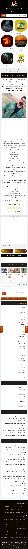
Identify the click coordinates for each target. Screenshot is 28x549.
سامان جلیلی (22, 319)
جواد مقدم (22, 401)
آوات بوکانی (22, 348)
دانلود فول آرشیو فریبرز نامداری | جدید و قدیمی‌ (14, 490)
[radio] (19, 208)
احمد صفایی (22, 353)
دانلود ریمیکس (9, 8)
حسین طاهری (22, 394)
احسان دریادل (22, 350)
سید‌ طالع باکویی (21, 404)
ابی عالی (23, 310)
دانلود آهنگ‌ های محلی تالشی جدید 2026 (15, 462)
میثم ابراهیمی (22, 324)
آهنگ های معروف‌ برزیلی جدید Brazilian (15, 416)
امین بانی (23, 365)
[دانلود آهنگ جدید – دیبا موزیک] (14, 3)
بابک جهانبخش (21, 341)
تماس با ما (8, 547)
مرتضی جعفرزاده (21, 322)
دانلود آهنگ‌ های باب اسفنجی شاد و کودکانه (15, 435)
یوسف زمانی (22, 317)
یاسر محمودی (22, 336)
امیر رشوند (22, 358)
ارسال (4, 293)
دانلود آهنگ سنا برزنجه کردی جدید (17, 418)
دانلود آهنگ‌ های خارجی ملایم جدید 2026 (15, 421)
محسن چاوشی (22, 312)
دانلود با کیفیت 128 (6, 251)
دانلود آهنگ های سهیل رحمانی (14, 255)
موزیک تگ (22, 377)
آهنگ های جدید (21, 360)
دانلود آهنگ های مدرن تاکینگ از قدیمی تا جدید (14, 430)
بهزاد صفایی (22, 326)
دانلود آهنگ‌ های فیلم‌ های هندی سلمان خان (15, 478)
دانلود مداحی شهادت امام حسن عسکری (14, 535)
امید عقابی (22, 355)
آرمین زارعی (22, 346)
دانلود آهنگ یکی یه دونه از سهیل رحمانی (13, 75)
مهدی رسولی (22, 389)
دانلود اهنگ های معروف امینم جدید (16, 469)
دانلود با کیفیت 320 (19, 251)
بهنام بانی (23, 374)
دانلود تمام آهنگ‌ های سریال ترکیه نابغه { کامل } (14, 476)
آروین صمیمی (22, 334)
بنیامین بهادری (21, 372)
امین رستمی (22, 367)
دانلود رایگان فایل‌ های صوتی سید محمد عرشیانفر (13, 459)
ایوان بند (23, 370)
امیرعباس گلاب (21, 362)
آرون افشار (22, 331)
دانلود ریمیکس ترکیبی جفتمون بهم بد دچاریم (14, 522)
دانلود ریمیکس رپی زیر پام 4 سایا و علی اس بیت (14, 525)
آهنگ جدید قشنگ (21, 343)
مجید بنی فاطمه (21, 392)
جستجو (3, 15)
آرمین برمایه (22, 329)
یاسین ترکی (22, 338)
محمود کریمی (22, 387)
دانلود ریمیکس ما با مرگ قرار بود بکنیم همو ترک (14, 519)
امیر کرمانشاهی (21, 406)
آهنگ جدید (19, 8)
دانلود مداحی (14, 11)
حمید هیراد (22, 314)
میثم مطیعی (22, 399)
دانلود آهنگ (23, 79)
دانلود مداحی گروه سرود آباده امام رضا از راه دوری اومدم (14, 537)
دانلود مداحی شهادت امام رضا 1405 (17, 428)
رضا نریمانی (22, 396)
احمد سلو (23, 307)
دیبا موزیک (23, 70)
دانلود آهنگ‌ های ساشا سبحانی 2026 (17, 433)
